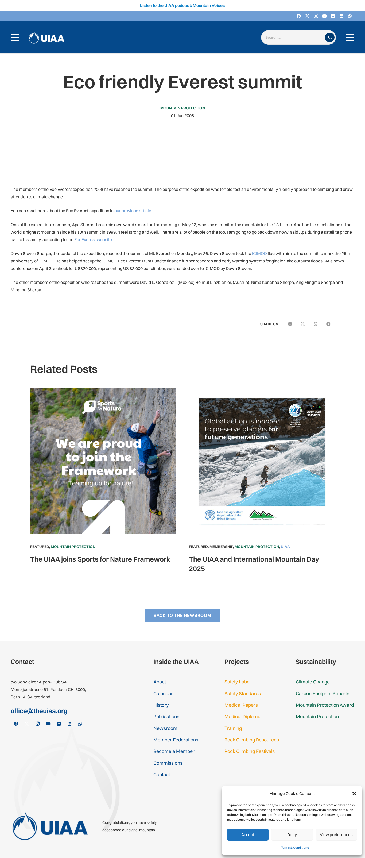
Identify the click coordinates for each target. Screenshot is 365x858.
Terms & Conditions (295, 847)
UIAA (285, 546)
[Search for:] (294, 38)
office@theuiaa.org (39, 711)
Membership (221, 546)
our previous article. (133, 210)
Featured (39, 546)
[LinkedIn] (341, 16)
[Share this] (290, 324)
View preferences (336, 834)
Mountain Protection (182, 108)
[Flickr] (333, 16)
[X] (307, 16)
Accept (247, 834)
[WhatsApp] (350, 16)
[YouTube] (324, 16)
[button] (354, 793)
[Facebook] (298, 16)
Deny (292, 834)
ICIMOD (259, 253)
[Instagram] (316, 16)
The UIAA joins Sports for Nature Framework (100, 559)
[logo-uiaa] (46, 38)
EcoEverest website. (93, 239)
